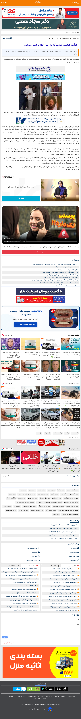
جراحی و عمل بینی (10, 510)
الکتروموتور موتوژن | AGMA (70, 514)
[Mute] (46, 199)
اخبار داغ (53, 565)
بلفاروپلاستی (51, 490)
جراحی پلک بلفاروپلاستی (71, 502)
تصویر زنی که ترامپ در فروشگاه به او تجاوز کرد (63, 525)
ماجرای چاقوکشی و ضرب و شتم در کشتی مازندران (63, 535)
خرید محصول (41, 252)
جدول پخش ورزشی (31, 560)
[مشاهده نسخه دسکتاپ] (2, 2)
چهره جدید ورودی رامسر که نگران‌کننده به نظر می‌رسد (21, 596)
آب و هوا (34, 552)
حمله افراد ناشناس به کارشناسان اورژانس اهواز (64, 538)
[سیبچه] (61, 689)
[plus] (11, 38)
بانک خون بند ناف (23, 510)
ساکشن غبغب (41, 490)
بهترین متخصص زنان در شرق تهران (68, 510)
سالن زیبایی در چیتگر (45, 506)
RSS (35, 699)
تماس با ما (41, 696)
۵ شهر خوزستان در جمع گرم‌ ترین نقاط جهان (64, 603)
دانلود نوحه (17, 506)
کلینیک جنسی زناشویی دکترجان (25, 502)
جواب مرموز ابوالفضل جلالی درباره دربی (65, 582)
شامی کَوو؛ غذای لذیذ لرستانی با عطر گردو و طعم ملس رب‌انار (20, 572)
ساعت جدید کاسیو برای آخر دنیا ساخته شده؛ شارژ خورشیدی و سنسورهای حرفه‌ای (55, 264)
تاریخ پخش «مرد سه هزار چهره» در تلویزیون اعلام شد (20, 575)
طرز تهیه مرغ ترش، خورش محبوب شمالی (25, 582)
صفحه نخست (71, 696)
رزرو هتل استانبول (45, 498)
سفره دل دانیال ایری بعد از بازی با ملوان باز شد (63, 607)
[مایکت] (19, 689)
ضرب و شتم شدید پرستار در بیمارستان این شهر (63, 528)
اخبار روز (63, 696)
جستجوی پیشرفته (42, 699)
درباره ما (48, 696)
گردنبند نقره (23, 490)
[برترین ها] (38, 2)
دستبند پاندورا (54, 494)
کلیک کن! (21, 198)
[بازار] (33, 689)
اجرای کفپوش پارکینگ (37, 510)
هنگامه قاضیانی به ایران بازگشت (27, 586)
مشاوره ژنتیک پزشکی (72, 506)
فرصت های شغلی (31, 696)
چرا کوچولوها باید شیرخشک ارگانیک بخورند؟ (66, 285)
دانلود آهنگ (12, 494)
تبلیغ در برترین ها (20, 696)
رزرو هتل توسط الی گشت (71, 498)
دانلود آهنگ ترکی (51, 510)
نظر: (78, 624)
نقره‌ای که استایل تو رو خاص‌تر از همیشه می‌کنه (65, 270)
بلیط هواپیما (60, 490)
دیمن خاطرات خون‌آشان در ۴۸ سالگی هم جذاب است (61, 593)
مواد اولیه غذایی (56, 498)
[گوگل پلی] (47, 689)
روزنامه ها (74, 548)
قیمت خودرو (73, 552)
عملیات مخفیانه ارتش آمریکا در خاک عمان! (25, 610)
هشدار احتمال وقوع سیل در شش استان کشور (64, 586)
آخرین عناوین (72, 565)
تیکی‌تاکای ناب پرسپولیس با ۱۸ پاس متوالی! (64, 575)
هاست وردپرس (7, 506)
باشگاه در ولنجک (11, 498)
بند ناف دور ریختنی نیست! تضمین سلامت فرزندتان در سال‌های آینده (59, 283)
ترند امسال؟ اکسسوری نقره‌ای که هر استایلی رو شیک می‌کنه (61, 275)
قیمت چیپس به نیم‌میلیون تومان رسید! (66, 610)
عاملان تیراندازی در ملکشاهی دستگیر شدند (65, 569)
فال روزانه (34, 556)
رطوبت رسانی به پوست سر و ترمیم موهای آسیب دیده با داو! (61, 277)
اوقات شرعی (73, 560)
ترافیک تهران (73, 556)
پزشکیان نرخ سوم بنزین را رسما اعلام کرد (24, 603)
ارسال (5, 637)
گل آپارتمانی (21, 498)
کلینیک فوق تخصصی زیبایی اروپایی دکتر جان (49, 502)
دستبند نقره (32, 490)
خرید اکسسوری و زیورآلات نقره (69, 494)
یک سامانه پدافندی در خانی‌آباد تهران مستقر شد (63, 589)
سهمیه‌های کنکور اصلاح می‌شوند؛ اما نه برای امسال (63, 596)
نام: (78, 620)
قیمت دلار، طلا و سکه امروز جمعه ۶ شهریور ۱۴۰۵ (23, 579)
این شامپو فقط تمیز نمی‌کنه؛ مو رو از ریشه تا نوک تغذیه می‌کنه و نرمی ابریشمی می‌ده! (54, 280)
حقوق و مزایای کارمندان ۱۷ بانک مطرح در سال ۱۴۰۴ (22, 568)
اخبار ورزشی (56, 696)
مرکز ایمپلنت (56, 514)
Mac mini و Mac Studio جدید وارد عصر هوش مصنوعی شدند (60, 272)
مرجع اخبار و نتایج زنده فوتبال (26, 494)
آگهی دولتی (11, 696)
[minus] (6, 38)
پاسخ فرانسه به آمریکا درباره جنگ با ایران (65, 572)
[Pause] (43, 199)
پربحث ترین (11, 565)
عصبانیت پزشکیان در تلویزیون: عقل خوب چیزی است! (22, 607)
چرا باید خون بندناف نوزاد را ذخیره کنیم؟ (67, 267)
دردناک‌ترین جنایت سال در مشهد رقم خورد (24, 589)
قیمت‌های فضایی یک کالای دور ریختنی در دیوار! (23, 600)
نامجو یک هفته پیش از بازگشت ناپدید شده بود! (63, 579)
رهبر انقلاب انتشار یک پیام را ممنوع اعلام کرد (24, 593)
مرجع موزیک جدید (43, 494)
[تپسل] (3, 177)
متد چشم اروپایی (32, 498)
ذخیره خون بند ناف (58, 506)
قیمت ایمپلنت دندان (72, 490)
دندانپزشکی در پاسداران (29, 506)
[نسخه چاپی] (3, 38)
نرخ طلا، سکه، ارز (32, 548)
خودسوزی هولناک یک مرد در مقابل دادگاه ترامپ (63, 532)
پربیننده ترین (31, 565)
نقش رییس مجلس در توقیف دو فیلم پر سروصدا (62, 600)
